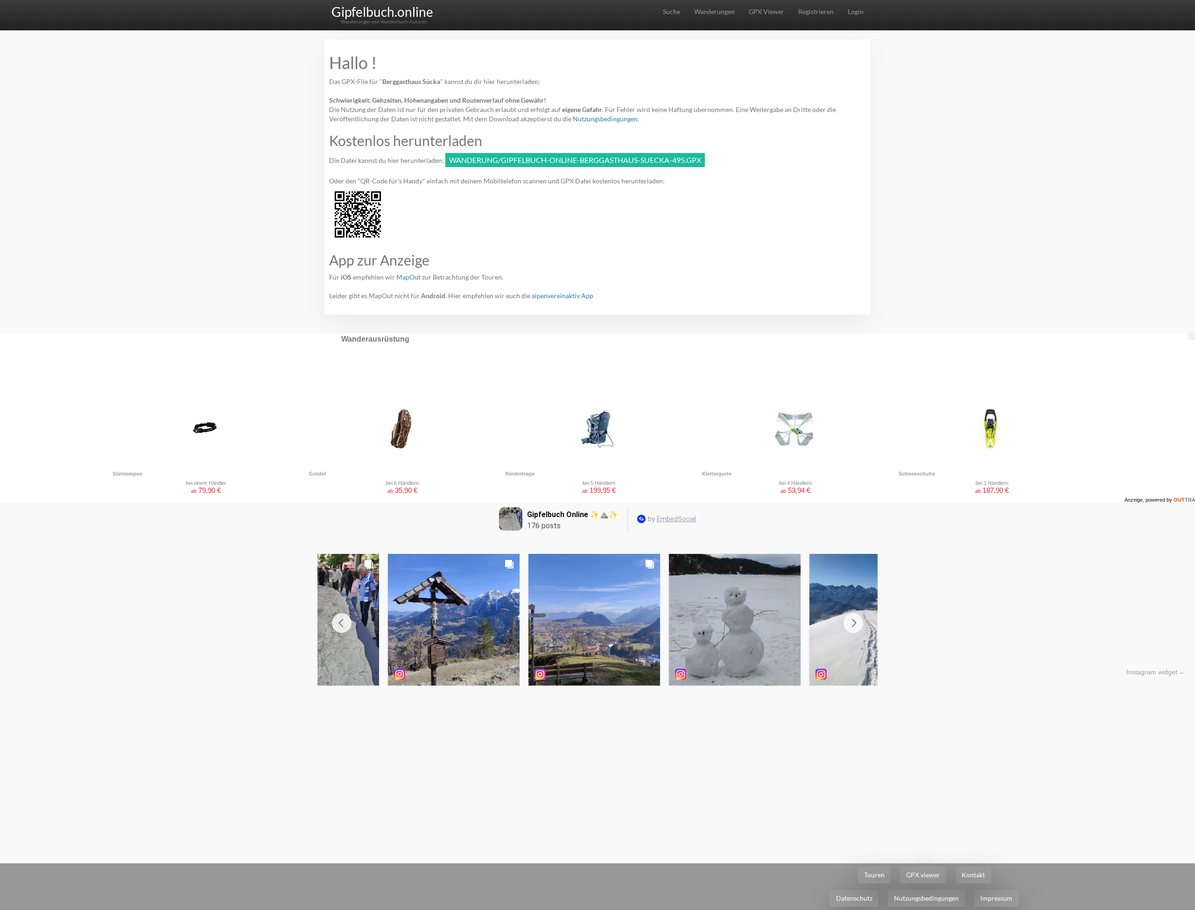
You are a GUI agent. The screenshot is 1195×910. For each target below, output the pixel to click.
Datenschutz (854, 898)
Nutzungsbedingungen (605, 119)
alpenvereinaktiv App (562, 296)
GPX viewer (923, 875)
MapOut (408, 277)
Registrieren (816, 11)
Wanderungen (714, 11)
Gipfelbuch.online (382, 12)
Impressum (996, 898)
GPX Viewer (766, 11)
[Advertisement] (597, 760)
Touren (874, 875)
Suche (671, 11)
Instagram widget (1151, 672)
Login (856, 11)
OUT (1184, 500)
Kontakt (973, 875)
